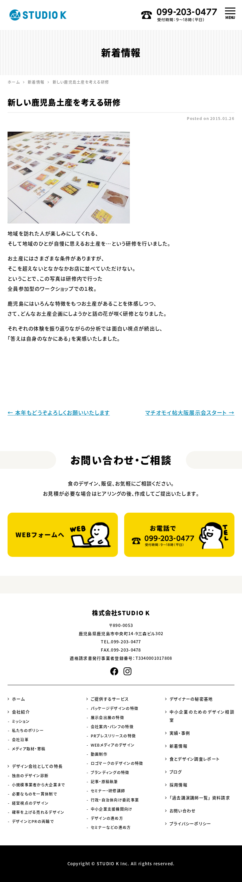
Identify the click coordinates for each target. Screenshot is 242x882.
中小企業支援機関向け (112, 809)
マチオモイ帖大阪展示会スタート (189, 412)
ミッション (21, 721)
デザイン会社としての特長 (37, 766)
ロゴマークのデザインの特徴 (117, 763)
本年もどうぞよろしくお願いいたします (59, 412)
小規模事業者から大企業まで (38, 785)
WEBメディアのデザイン (113, 745)
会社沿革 (20, 739)
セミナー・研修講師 (108, 791)
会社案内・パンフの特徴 (112, 727)
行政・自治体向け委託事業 (115, 800)
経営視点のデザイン (30, 803)
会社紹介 (21, 712)
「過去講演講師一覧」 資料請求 (200, 798)
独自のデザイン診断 (30, 775)
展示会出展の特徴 (107, 717)
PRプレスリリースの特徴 (113, 736)
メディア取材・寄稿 (29, 749)
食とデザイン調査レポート (195, 759)
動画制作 (99, 754)
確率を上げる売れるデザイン (38, 812)
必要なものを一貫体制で (34, 794)
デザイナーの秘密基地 (191, 699)
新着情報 (178, 746)
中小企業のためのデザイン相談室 (202, 716)
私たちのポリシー (28, 730)
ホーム (18, 699)
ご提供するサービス (110, 699)
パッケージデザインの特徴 (114, 708)
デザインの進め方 (107, 818)
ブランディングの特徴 (110, 772)
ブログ (176, 772)
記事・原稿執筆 (104, 781)
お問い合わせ (183, 810)
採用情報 (178, 785)
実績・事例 (180, 733)
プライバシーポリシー (190, 823)
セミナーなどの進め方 (111, 827)
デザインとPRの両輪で (33, 821)
